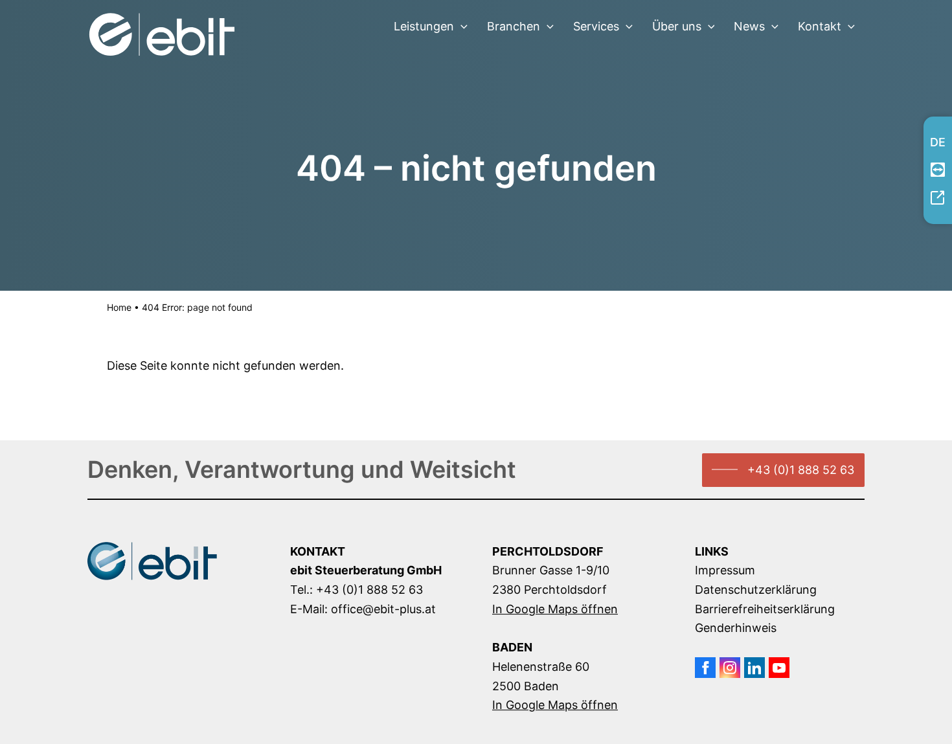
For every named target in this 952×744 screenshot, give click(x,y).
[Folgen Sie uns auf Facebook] (705, 667)
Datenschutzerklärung (756, 589)
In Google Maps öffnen (555, 609)
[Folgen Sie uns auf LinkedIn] (754, 667)
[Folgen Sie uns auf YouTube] (779, 667)
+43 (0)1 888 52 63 (800, 470)
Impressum (725, 570)
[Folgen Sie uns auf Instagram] (730, 667)
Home (119, 307)
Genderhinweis (735, 628)
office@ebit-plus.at (383, 609)
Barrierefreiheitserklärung (765, 609)
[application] (461, 26)
